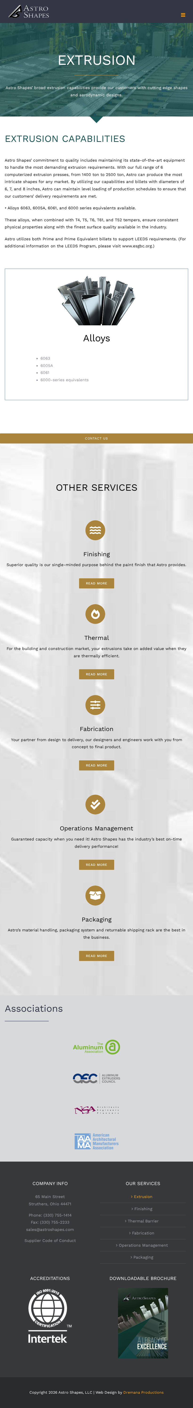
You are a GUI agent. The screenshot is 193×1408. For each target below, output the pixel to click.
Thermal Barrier (143, 1221)
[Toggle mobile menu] (183, 14)
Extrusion (143, 1196)
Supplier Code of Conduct (50, 1240)
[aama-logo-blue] (96, 1133)
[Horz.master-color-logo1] (96, 1106)
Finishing (143, 1208)
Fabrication (143, 1233)
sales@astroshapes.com (50, 1229)
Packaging (143, 1257)
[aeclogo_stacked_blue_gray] (96, 1075)
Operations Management (143, 1245)
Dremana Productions (143, 1392)
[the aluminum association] (96, 1041)
